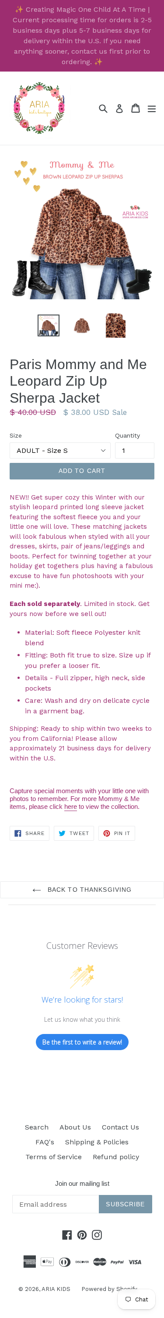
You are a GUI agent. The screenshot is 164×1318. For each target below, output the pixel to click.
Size (16, 435)
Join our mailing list (82, 1183)
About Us (75, 1127)
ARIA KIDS (56, 1289)
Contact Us (120, 1127)
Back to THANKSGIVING (88, 889)
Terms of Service (53, 1157)
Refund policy (116, 1157)
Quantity (127, 435)
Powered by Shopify (109, 1289)
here (70, 806)
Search (37, 1127)
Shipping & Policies (97, 1142)
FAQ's (44, 1142)
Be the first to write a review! (82, 1042)
